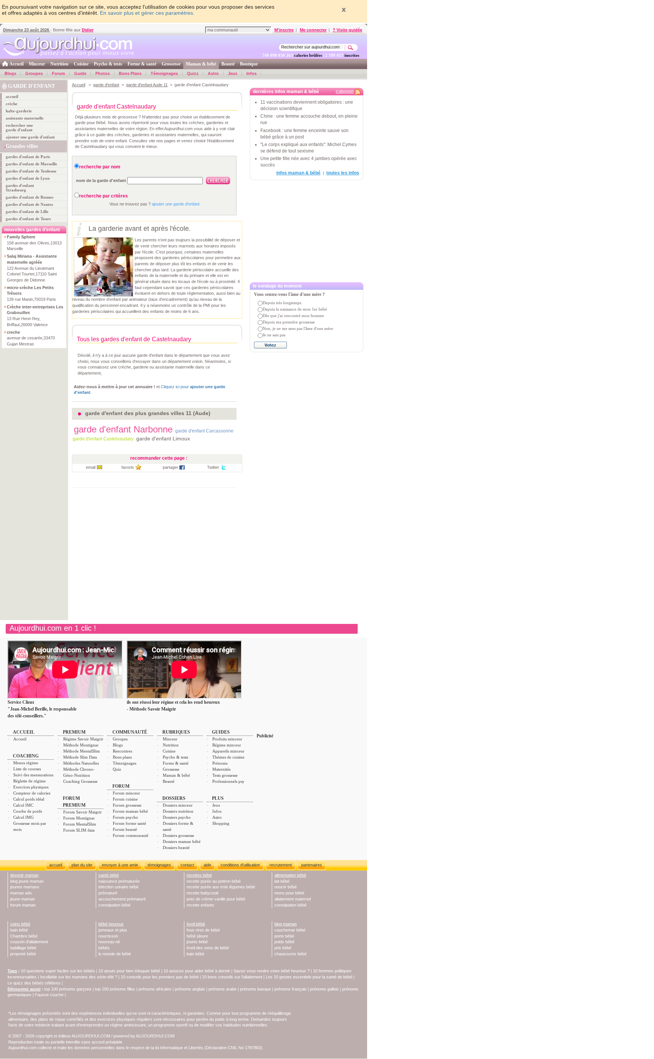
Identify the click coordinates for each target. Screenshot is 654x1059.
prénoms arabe (223, 989)
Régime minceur (226, 745)
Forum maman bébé (130, 811)
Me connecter (313, 30)
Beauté (228, 64)
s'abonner (345, 91)
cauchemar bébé (289, 930)
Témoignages (164, 73)
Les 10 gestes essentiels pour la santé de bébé (309, 977)
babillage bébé (23, 947)
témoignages (159, 865)
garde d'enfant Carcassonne (204, 431)
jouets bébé (197, 941)
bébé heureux (111, 924)
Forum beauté (125, 829)
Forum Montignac (79, 818)
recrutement (280, 865)
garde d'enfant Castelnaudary (103, 439)
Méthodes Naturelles (81, 763)
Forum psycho (125, 817)
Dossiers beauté (176, 847)
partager (170, 467)
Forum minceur (126, 793)
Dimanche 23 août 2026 (26, 30)
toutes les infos (342, 173)
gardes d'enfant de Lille (27, 211)
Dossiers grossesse (178, 835)
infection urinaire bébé (118, 887)
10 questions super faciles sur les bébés (58, 971)
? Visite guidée (347, 30)
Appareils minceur (228, 751)
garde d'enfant (106, 84)
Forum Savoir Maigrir (82, 812)
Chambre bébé (23, 936)
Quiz (117, 769)
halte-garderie (19, 111)
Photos (102, 73)
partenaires (311, 865)
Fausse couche (49, 994)
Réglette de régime (29, 781)
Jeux (232, 73)
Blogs (10, 73)
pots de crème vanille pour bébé (216, 899)
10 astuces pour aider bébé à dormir (197, 971)
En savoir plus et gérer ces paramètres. (147, 13)
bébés (104, 947)
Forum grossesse (127, 805)
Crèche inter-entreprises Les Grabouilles (35, 310)
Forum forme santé (129, 823)
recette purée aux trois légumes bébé (221, 887)
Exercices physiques (30, 787)
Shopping (220, 823)
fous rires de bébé (203, 930)
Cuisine (81, 64)
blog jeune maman (27, 881)
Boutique (249, 64)
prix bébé (282, 947)
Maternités (221, 769)
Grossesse (171, 64)
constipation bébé (114, 905)
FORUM (120, 786)
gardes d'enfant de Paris (28, 156)
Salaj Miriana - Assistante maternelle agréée (32, 259)
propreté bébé (23, 954)
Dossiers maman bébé (182, 841)
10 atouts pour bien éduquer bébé (129, 971)
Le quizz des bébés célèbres (34, 983)
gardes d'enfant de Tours (28, 218)
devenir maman (24, 875)
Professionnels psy (228, 781)
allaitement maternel (292, 899)
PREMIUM (74, 732)
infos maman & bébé (298, 173)
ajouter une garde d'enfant (30, 137)
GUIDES (221, 732)
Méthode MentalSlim (81, 751)
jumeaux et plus (112, 930)
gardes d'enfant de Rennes (29, 197)
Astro (213, 73)
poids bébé (284, 941)
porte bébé (284, 936)
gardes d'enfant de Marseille (31, 164)
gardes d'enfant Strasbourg (20, 187)
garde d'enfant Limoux (163, 438)
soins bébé (20, 924)
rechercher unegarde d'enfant (19, 127)
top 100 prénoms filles (115, 989)
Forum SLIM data (79, 830)
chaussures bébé (290, 954)
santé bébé (108, 875)
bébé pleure (197, 936)
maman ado (21, 893)
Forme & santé (142, 64)
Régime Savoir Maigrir (83, 739)
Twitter (213, 467)
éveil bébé (196, 924)
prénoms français (290, 989)
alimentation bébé (290, 875)
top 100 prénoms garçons (68, 989)
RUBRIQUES (176, 732)
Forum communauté (130, 835)
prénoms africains (155, 989)
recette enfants (200, 905)
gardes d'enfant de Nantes (29, 204)
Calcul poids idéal (28, 799)
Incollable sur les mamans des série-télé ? (78, 977)
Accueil (16, 64)
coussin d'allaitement (29, 941)
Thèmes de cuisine (228, 757)
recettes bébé (199, 875)
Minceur (37, 64)
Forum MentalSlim (79, 824)
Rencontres (122, 751)
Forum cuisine (125, 799)
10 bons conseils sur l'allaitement (232, 977)
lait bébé (282, 881)
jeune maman (22, 899)
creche (13, 332)
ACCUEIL (23, 732)
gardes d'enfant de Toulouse (31, 171)
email (90, 467)
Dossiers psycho (177, 817)
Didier (87, 30)
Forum (58, 73)
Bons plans (122, 757)
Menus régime (25, 762)
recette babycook (203, 893)
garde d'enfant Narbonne (123, 429)
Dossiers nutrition (178, 811)
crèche (11, 103)
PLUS (218, 798)
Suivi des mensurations (33, 775)
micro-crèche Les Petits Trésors (30, 290)
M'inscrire (284, 30)
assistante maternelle (25, 118)
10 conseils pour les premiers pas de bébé (160, 977)
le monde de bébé (114, 954)
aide (207, 865)
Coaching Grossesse (80, 781)
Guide (80, 73)
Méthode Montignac (81, 745)
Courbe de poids (27, 811)
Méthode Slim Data (80, 757)
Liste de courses (27, 769)
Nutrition (59, 64)
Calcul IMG (23, 817)
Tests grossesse (225, 775)
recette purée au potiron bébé (214, 881)
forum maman (23, 905)
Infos (251, 73)
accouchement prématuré (122, 899)
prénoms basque (255, 989)
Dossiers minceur (178, 805)
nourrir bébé (285, 887)
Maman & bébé (201, 64)
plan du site (82, 865)
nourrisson (108, 936)
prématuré (107, 893)
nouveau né (109, 941)
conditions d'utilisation (240, 865)
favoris (127, 467)
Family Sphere (21, 237)
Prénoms (219, 763)
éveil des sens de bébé (208, 947)
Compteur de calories (31, 793)
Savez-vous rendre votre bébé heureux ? (272, 971)
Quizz (193, 73)
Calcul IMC (23, 805)
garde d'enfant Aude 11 (147, 84)
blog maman (285, 924)
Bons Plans (130, 73)
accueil (12, 96)
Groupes (34, 73)
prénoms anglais (190, 989)
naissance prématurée (119, 881)
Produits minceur (227, 739)
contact (187, 865)
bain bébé (19, 930)
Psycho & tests (108, 64)
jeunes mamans (24, 887)
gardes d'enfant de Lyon (28, 178)
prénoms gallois (324, 989)
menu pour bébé (289, 893)
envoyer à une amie (120, 865)
